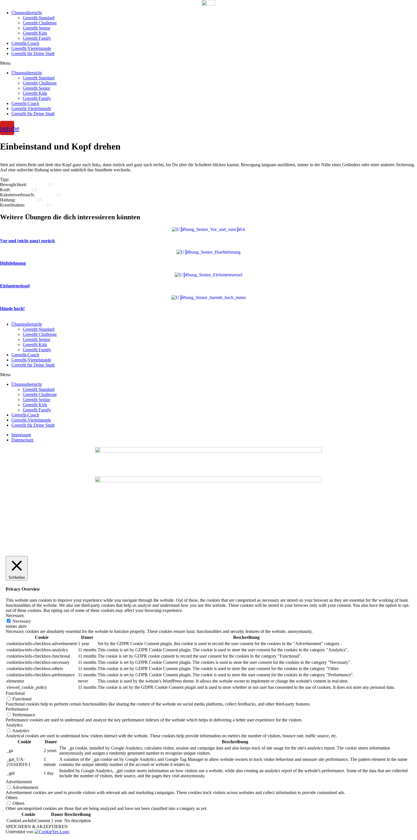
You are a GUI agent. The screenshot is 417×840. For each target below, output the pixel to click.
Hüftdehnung (13, 263)
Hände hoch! (12, 308)
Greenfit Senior (36, 28)
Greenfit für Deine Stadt (32, 53)
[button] (208, 63)
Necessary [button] (15, 615)
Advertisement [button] (19, 781)
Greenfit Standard (38, 17)
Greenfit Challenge (40, 22)
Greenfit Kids (35, 33)
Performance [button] (17, 709)
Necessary (21, 621)
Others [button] (12, 797)
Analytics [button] (14, 725)
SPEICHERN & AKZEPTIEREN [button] (37, 826)
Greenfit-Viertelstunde (31, 48)
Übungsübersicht (26, 12)
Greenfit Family (37, 38)
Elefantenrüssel (15, 285)
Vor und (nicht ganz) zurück (27, 240)
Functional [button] (15, 693)
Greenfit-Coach (25, 43)
